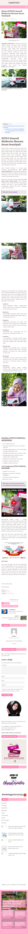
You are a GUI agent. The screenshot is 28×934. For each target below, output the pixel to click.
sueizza (14, 636)
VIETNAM (3, 822)
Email (2, 680)
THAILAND (4, 805)
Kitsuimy (9, 591)
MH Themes (22, 932)
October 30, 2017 (6, 18)
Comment (3, 665)
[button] (26, 7)
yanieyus (15, 18)
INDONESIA (4, 810)
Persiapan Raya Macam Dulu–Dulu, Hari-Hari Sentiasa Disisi (12, 903)
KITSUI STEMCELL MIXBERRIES (10, 606)
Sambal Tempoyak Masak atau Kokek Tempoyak (19, 924)
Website (3, 685)
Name (3, 676)
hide (10, 124)
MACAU (3, 818)
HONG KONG (4, 815)
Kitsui (7, 590)
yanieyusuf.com (14, 601)
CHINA (3, 813)
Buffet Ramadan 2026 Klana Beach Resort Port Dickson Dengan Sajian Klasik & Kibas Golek (8, 913)
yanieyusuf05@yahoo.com (7, 729)
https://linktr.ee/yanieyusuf (13, 732)
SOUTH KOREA (5, 820)
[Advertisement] (14, 106)
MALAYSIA (3, 803)
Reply (14, 643)
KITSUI (7, 603)
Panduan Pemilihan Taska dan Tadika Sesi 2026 (7, 924)
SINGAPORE (4, 808)
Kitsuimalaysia (11, 593)
